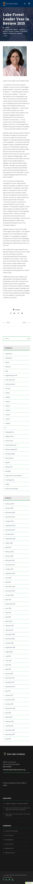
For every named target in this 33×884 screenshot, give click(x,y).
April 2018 (8, 669)
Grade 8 (12, 33)
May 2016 (8, 713)
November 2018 (10, 639)
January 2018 (9, 673)
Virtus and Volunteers (12, 488)
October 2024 (10, 521)
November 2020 (10, 591)
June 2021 (8, 578)
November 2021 (10, 565)
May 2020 (8, 599)
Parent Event (9, 441)
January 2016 (9, 726)
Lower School (9, 844)
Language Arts (10, 432)
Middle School (10, 436)
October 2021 (9, 569)
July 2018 (8, 656)
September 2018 (10, 647)
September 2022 (10, 539)
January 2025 (9, 508)
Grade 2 (22, 29)
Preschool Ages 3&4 (11, 449)
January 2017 (9, 695)
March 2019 (9, 621)
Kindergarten (9, 840)
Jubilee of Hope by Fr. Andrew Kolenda (17, 803)
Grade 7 (5, 33)
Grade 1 (16, 29)
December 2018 (10, 634)
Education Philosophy (12, 831)
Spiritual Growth (10, 853)
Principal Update (10, 454)
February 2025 (10, 504)
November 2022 (10, 530)
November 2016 (10, 700)
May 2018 (8, 665)
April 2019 (8, 617)
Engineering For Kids (11, 375)
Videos (7, 484)
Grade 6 (24, 31)
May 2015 (8, 739)
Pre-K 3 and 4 (10, 835)
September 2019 (10, 604)
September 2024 (10, 525)
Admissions (9, 29)
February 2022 (10, 552)
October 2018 (9, 643)
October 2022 (10, 534)
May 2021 (8, 582)
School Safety (10, 458)
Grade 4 (12, 31)
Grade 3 (5, 31)
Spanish (19, 33)
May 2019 (8, 613)
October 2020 (10, 595)
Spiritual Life (9, 467)
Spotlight (8, 471)
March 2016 (9, 717)
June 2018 (8, 660)
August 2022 (9, 543)
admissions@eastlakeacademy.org (14, 770)
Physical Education (11, 445)
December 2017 (10, 678)
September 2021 (10, 573)
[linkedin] (6, 880)
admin (7, 28)
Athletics (8, 367)
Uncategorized (10, 480)
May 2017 (8, 691)
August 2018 (9, 652)
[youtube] (12, 880)
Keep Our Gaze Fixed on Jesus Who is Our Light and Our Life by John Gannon (18, 809)
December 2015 (10, 730)
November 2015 (10, 734)
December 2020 (10, 586)
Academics (9, 354)
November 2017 (10, 682)
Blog (7, 371)
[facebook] (3, 880)
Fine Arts (8, 388)
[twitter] (9, 880)
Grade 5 (18, 31)
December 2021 (10, 560)
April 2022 (8, 547)
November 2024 (10, 517)
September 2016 (10, 708)
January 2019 (9, 630)
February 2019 (10, 626)
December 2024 (10, 512)
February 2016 (10, 721)
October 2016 (9, 704)
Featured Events (10, 384)
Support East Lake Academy (14, 475)
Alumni (8, 362)
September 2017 (10, 687)
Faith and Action (10, 380)
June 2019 (8, 608)
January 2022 (9, 556)
